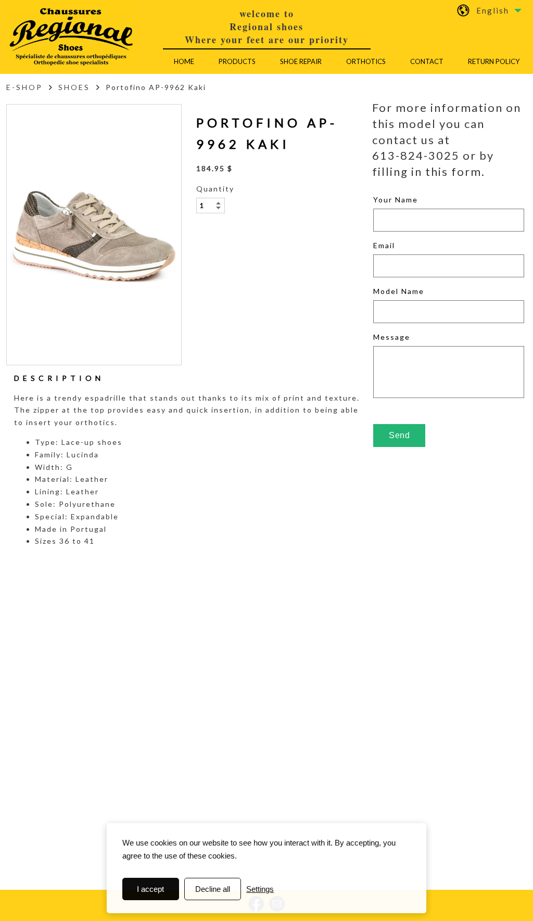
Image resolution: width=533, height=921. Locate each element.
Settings (260, 889)
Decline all (212, 889)
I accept (150, 889)
